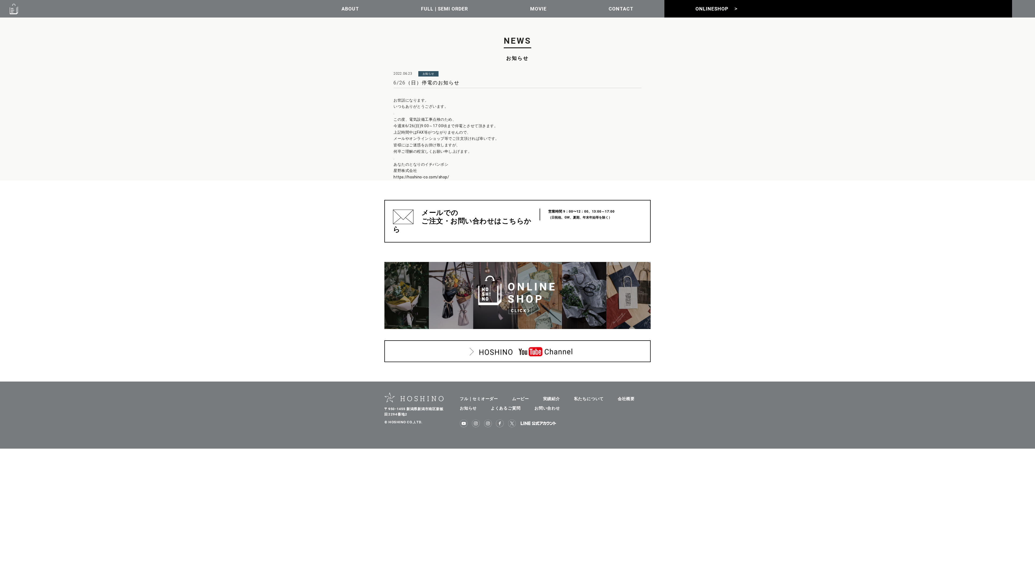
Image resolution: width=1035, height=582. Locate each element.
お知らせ (468, 408)
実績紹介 (551, 398)
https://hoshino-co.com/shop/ (421, 177)
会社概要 (626, 398)
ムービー (520, 398)
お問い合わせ (547, 408)
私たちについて (589, 398)
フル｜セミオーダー (479, 398)
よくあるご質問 (505, 408)
